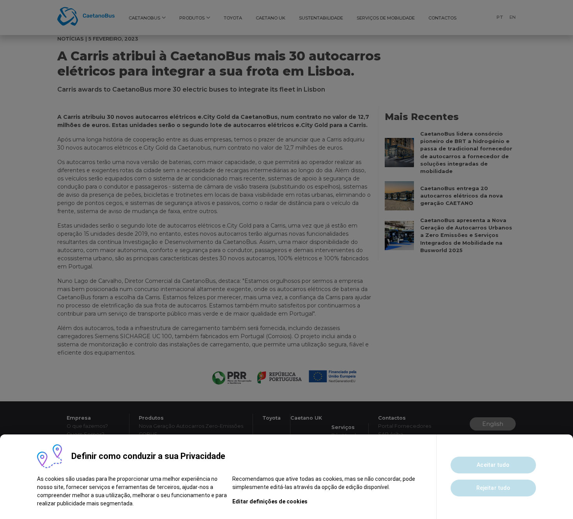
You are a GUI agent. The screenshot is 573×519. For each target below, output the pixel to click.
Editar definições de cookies (270, 501)
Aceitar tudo (493, 465)
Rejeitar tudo (493, 488)
